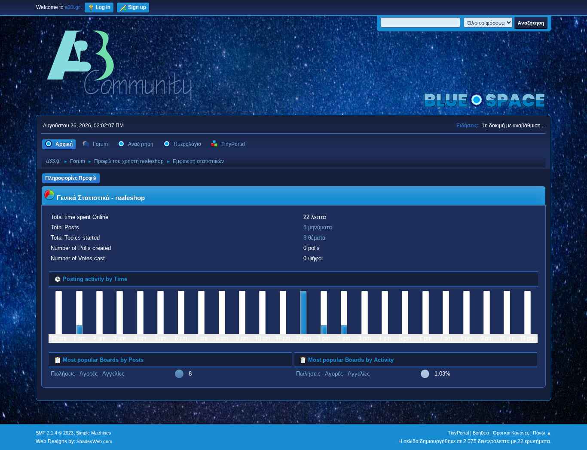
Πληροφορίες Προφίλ (71, 178)
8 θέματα (314, 237)
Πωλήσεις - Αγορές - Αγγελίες (87, 373)
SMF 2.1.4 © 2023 (54, 432)
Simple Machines (93, 432)
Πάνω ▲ (542, 432)
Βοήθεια (481, 432)
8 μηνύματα (317, 227)
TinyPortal (458, 432)
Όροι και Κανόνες (511, 432)
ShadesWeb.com (94, 441)
